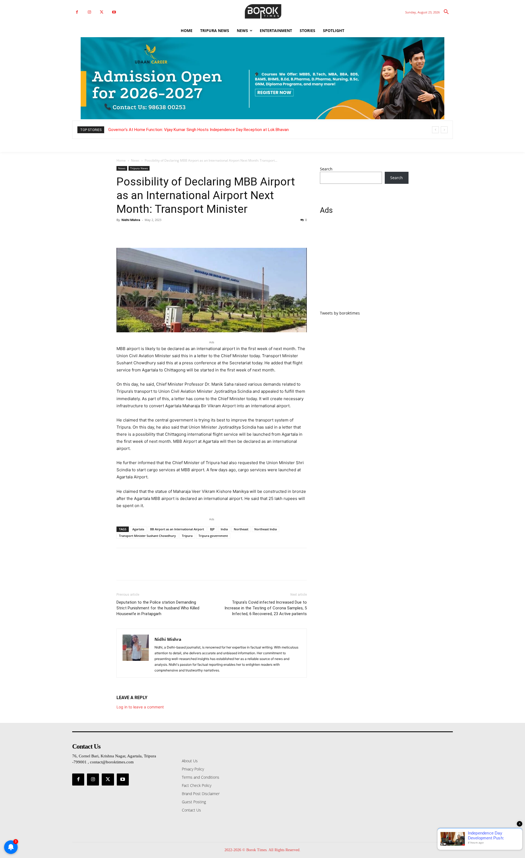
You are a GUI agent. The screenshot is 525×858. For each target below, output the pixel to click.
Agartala (138, 529)
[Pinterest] (147, 232)
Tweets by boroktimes (340, 313)
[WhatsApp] (159, 232)
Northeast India (265, 529)
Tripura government (213, 536)
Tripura (187, 536)
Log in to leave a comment (140, 707)
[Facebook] (77, 12)
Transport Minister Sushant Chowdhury (147, 536)
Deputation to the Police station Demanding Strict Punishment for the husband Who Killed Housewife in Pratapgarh (157, 608)
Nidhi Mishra (130, 220)
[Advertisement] (364, 265)
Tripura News (139, 168)
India (224, 529)
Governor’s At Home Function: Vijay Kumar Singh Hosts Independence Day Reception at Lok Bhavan (198, 129)
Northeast (241, 529)
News (135, 160)
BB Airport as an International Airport (177, 529)
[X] (101, 12)
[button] (446, 12)
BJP (212, 529)
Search (326, 168)
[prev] (435, 129)
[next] (444, 129)
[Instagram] (89, 12)
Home (121, 160)
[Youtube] (114, 12)
